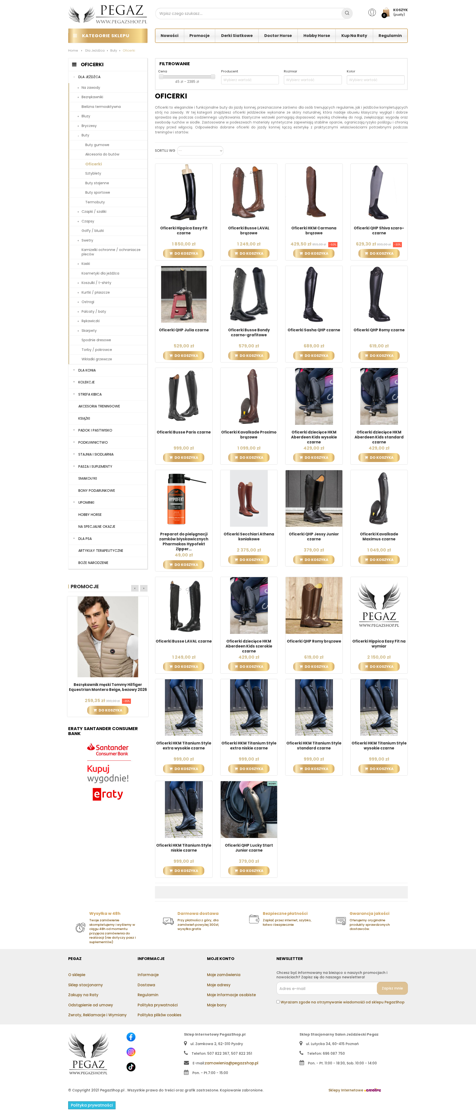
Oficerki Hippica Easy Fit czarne (184, 231)
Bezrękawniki (92, 96)
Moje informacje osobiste (231, 994)
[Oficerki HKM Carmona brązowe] (314, 191)
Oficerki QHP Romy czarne (379, 330)
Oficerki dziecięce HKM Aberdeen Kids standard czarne (379, 437)
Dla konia (87, 370)
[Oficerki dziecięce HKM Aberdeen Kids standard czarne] (379, 396)
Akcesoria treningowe (99, 406)
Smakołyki (87, 478)
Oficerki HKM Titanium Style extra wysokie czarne (183, 746)
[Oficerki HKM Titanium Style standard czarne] (314, 707)
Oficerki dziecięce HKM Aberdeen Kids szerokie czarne (249, 646)
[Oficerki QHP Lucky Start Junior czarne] (249, 809)
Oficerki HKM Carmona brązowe (313, 231)
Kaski (86, 263)
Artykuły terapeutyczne (100, 550)
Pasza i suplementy (95, 466)
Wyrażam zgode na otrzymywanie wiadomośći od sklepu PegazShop (343, 1002)
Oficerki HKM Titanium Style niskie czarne (183, 848)
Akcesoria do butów (102, 154)
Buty (85, 135)
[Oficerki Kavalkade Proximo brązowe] (249, 396)
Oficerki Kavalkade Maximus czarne (379, 537)
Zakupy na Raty (83, 994)
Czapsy (88, 221)
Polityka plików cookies (159, 1015)
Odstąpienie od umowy (90, 1005)
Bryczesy (89, 125)
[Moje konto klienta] (375, 12)
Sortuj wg (165, 151)
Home (73, 50)
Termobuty (95, 202)
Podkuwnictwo (93, 442)
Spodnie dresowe (96, 340)
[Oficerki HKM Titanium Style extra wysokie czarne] (183, 707)
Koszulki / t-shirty (96, 282)
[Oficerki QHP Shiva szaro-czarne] (379, 191)
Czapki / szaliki (94, 211)
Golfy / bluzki (93, 230)
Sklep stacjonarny (85, 985)
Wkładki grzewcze (97, 359)
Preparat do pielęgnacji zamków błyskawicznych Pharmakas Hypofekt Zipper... (183, 542)
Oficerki (93, 164)
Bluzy (86, 116)
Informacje (148, 974)
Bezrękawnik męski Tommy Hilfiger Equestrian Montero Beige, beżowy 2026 (108, 687)
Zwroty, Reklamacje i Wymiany (97, 1015)
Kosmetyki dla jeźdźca (100, 273)
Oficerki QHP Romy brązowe (314, 641)
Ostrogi (88, 301)
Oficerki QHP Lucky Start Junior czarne (249, 848)
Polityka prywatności (158, 1005)
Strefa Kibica (90, 394)
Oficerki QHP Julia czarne (184, 330)
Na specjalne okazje (96, 526)
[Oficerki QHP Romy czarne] (379, 294)
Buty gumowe (97, 144)
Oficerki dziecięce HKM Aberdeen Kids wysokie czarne (314, 437)
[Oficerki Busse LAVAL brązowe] (249, 191)
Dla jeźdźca (89, 76)
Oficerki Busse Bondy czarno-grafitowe (249, 333)
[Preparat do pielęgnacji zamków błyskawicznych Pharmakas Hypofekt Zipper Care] (183, 498)
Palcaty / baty (94, 311)
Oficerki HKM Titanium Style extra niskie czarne (248, 746)
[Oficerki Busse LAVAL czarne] (183, 605)
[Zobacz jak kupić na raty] (108, 772)
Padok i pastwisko (95, 430)
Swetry (87, 240)
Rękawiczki (91, 320)
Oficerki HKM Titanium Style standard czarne (313, 746)
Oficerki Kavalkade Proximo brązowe (248, 435)
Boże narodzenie (93, 562)
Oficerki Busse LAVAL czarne (184, 641)
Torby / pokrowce (97, 349)
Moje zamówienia (223, 974)
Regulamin (148, 994)
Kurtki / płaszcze (96, 292)
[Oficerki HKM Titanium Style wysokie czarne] (379, 707)
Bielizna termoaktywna (101, 106)
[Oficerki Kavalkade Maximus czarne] (379, 498)
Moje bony (217, 1005)
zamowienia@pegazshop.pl (231, 1063)
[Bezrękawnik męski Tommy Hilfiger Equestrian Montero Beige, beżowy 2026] (107, 636)
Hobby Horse (90, 514)
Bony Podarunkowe (96, 490)
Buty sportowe (97, 192)
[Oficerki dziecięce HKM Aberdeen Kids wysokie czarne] (314, 396)
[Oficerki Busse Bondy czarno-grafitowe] (249, 294)
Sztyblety (93, 173)
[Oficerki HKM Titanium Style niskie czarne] (183, 809)
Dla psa (85, 538)
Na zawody (91, 87)
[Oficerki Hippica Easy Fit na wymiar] (379, 605)
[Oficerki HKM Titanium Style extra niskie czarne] (249, 707)
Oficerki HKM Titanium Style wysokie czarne (379, 746)
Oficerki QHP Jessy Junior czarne (314, 537)
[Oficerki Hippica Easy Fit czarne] (183, 191)
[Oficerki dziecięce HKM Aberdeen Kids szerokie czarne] (249, 605)
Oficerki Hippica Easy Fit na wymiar (379, 644)
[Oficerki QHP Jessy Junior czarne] (314, 498)
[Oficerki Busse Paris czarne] (183, 396)
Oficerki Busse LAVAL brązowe (248, 231)
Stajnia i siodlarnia (96, 454)
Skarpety (89, 330)
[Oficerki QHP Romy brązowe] (314, 605)
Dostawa (146, 985)
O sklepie (76, 974)
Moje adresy (219, 985)
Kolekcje (86, 382)
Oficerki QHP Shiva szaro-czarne (379, 231)
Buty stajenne (97, 183)
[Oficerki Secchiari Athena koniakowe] (249, 498)
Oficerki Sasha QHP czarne (314, 330)
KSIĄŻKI (84, 418)
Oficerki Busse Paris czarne (184, 432)
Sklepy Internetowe (346, 1090)
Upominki (86, 502)
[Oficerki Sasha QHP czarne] (314, 294)
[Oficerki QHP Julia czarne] (183, 294)
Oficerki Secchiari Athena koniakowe (249, 537)
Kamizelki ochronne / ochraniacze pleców (111, 252)
